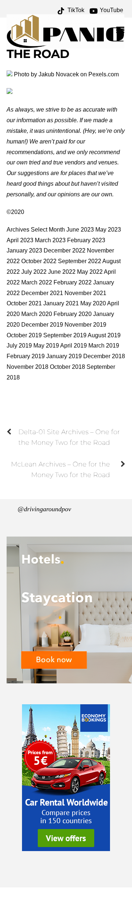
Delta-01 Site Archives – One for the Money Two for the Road (69, 437)
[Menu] (122, 31)
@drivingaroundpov (44, 509)
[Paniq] (65, 45)
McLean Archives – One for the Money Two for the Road (60, 469)
